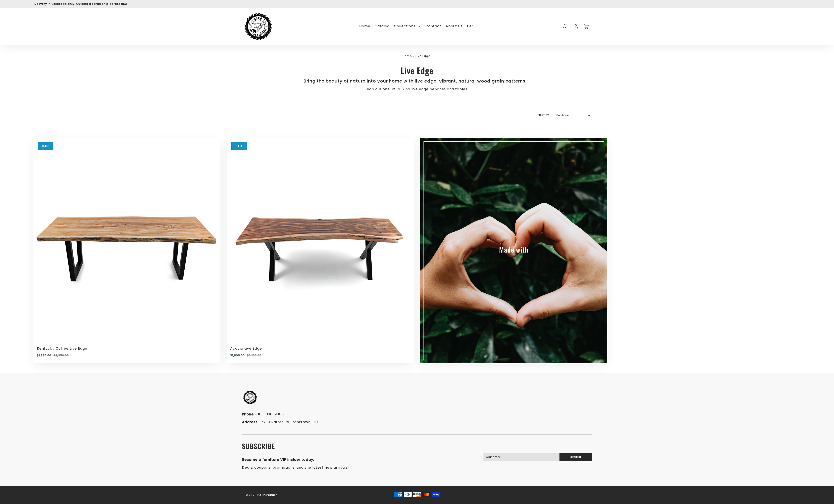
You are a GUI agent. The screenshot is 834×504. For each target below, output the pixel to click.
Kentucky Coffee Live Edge (62, 348)
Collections (404, 26)
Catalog (382, 26)
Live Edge (422, 56)
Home (364, 26)
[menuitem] (364, 26)
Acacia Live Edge (246, 348)
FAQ (471, 26)
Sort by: (544, 115)
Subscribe (576, 457)
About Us (454, 26)
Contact (433, 26)
